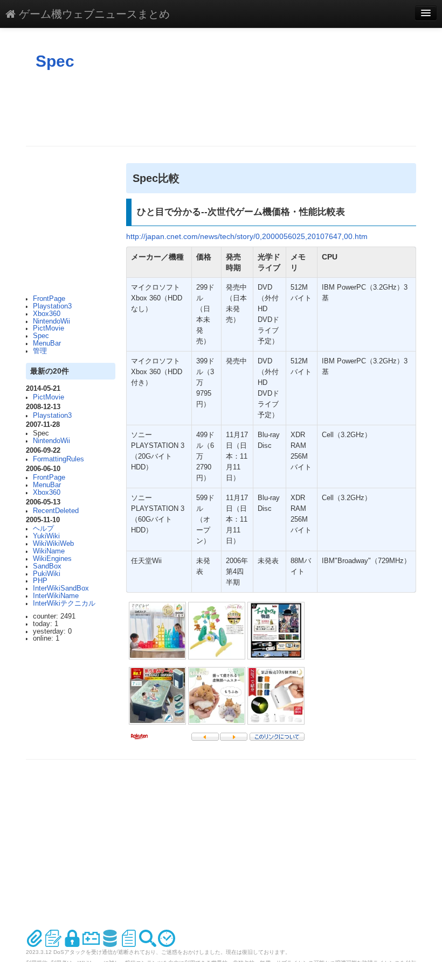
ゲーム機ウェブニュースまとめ (93, 13)
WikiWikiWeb (53, 543)
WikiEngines (52, 559)
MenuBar (47, 343)
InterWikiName (56, 596)
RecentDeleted (56, 511)
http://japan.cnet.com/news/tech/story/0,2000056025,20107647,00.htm (247, 236)
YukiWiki (46, 536)
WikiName (49, 551)
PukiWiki (46, 574)
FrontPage (49, 299)
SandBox (47, 566)
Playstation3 (52, 306)
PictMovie (48, 328)
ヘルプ (43, 528)
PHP (40, 581)
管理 (40, 351)
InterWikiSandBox (61, 588)
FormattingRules (58, 459)
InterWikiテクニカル (64, 603)
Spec (55, 61)
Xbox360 (46, 314)
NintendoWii (51, 321)
